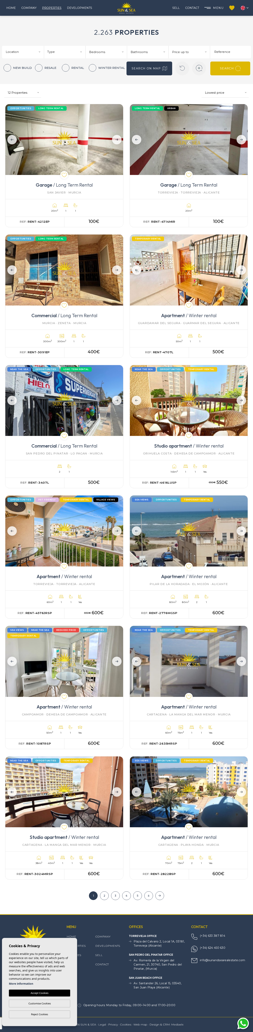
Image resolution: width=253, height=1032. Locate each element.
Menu (218, 8)
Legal (102, 1024)
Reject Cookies (39, 1014)
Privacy (113, 1024)
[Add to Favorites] (64, 175)
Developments (79, 8)
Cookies (125, 1024)
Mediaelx (177, 1024)
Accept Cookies (39, 993)
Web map (140, 1024)
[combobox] (23, 51)
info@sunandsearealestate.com (222, 960)
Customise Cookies (39, 1003)
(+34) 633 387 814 (212, 936)
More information (21, 983)
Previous (10, 139)
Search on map (146, 68)
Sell (176, 8)
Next (117, 139)
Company (29, 8)
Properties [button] (51, 8)
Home (11, 8)
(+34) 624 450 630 (212, 948)
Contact (192, 8)
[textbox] (24, 52)
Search (227, 68)
